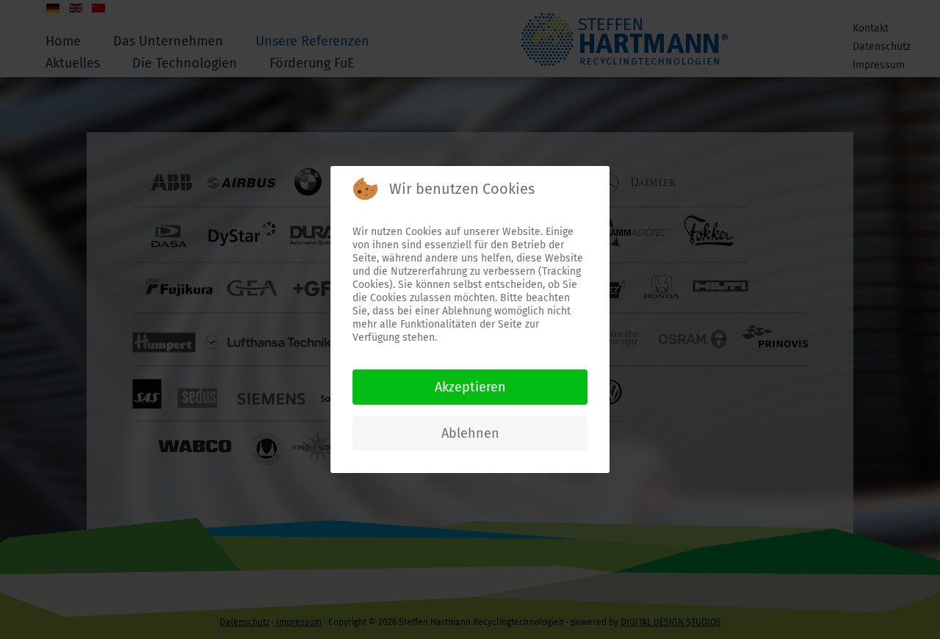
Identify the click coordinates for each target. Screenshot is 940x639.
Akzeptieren (470, 387)
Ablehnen (470, 433)
